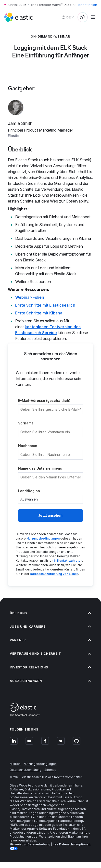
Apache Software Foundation (48, 828)
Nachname (27, 446)
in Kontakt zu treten (68, 560)
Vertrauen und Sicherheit (35, 653)
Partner (18, 640)
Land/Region (29, 491)
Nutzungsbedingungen (43, 538)
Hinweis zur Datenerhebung (30, 844)
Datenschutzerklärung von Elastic (54, 574)
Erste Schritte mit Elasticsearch (45, 305)
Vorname (26, 423)
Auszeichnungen (26, 681)
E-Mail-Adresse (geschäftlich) (44, 400)
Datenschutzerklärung (25, 770)
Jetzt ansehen (50, 515)
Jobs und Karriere (27, 626)
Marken (15, 764)
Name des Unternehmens (40, 468)
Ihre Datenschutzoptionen (72, 844)
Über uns (18, 613)
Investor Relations (29, 667)
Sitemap (50, 770)
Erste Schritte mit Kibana (38, 313)
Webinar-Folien (29, 297)
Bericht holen (87, 5)
